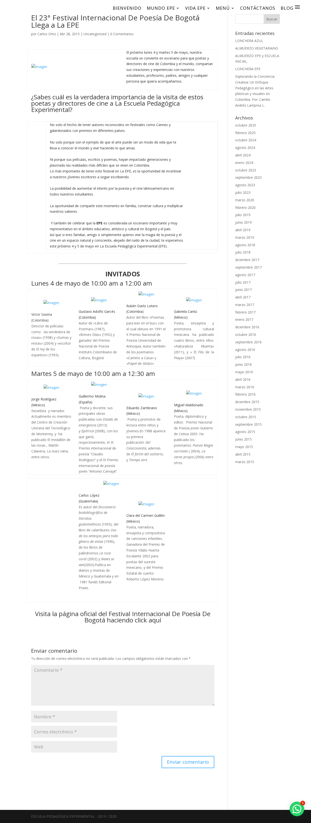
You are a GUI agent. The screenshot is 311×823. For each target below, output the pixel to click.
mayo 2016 (244, 372)
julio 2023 (243, 192)
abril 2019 (243, 230)
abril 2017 (243, 297)
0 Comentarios (122, 34)
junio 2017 (243, 289)
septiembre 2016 (248, 342)
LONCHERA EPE (247, 69)
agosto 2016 (245, 349)
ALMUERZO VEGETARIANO (256, 48)
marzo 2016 (244, 387)
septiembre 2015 (248, 424)
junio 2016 (243, 364)
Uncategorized (95, 34)
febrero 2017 (245, 312)
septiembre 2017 (248, 267)
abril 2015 (243, 454)
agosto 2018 (245, 245)
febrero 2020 (245, 207)
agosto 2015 (245, 431)
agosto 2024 (245, 147)
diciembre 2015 (247, 401)
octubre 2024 (245, 140)
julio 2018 (243, 252)
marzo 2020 (244, 200)
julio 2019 (243, 214)
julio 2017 (243, 282)
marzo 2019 (244, 237)
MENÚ (223, 8)
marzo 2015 (244, 461)
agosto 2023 (245, 185)
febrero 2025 (245, 132)
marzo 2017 (244, 304)
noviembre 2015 (248, 409)
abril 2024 (243, 155)
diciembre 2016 (247, 327)
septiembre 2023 (248, 177)
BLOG (287, 8)
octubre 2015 (245, 417)
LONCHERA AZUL (249, 40)
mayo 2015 (244, 446)
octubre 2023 (245, 170)
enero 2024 (244, 162)
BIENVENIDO (127, 8)
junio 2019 (243, 222)
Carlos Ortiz (46, 34)
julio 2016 (243, 357)
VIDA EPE (195, 8)
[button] (297, 809)
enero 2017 (244, 319)
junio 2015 (243, 439)
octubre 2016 (245, 334)
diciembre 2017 (247, 259)
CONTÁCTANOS (257, 8)
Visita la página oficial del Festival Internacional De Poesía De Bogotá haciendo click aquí (122, 616)
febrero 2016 (245, 394)
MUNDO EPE (161, 8)
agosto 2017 (245, 274)
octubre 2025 (245, 125)
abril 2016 (243, 379)
